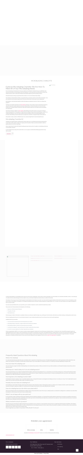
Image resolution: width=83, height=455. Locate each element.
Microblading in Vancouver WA (34, 432)
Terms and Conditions (38, 453)
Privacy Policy (46, 453)
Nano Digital (21, 110)
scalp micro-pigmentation (51, 335)
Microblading (23, 104)
